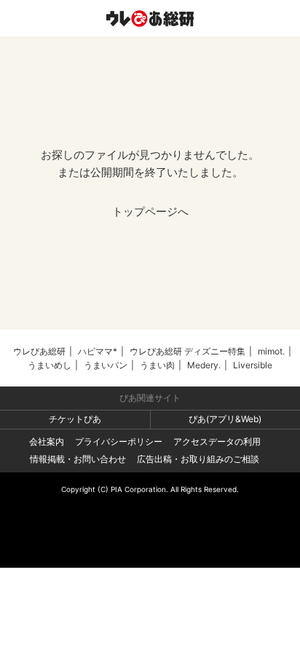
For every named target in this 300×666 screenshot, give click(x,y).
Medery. (204, 365)
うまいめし (49, 365)
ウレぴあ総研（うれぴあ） (150, 18)
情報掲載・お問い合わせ (78, 458)
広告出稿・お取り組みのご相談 (198, 458)
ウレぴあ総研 (39, 351)
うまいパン (105, 365)
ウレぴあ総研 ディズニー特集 (187, 351)
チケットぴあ (75, 418)
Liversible (252, 365)
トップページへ (150, 211)
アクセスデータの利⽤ (217, 441)
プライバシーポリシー (118, 441)
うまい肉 (157, 365)
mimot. (271, 351)
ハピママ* (97, 351)
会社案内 (46, 441)
